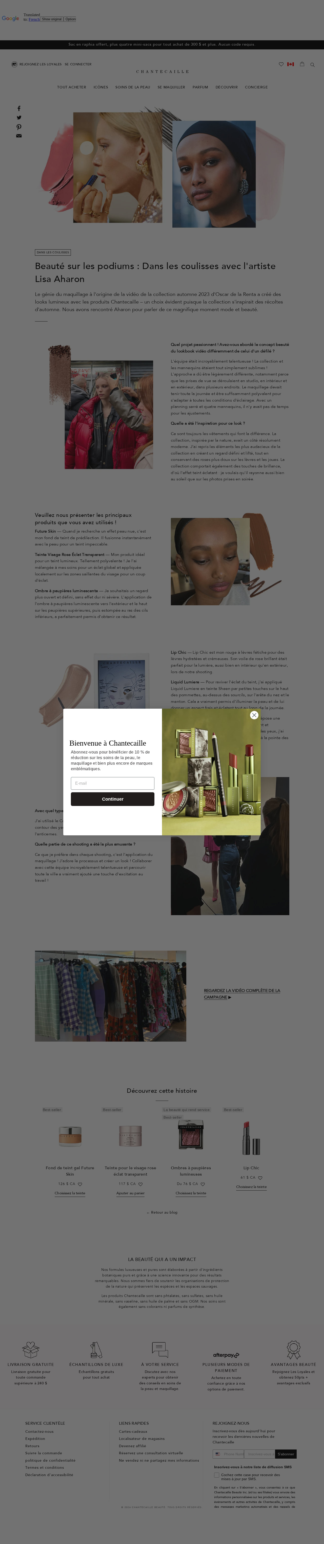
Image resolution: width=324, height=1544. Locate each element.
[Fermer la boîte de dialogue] (254, 715)
